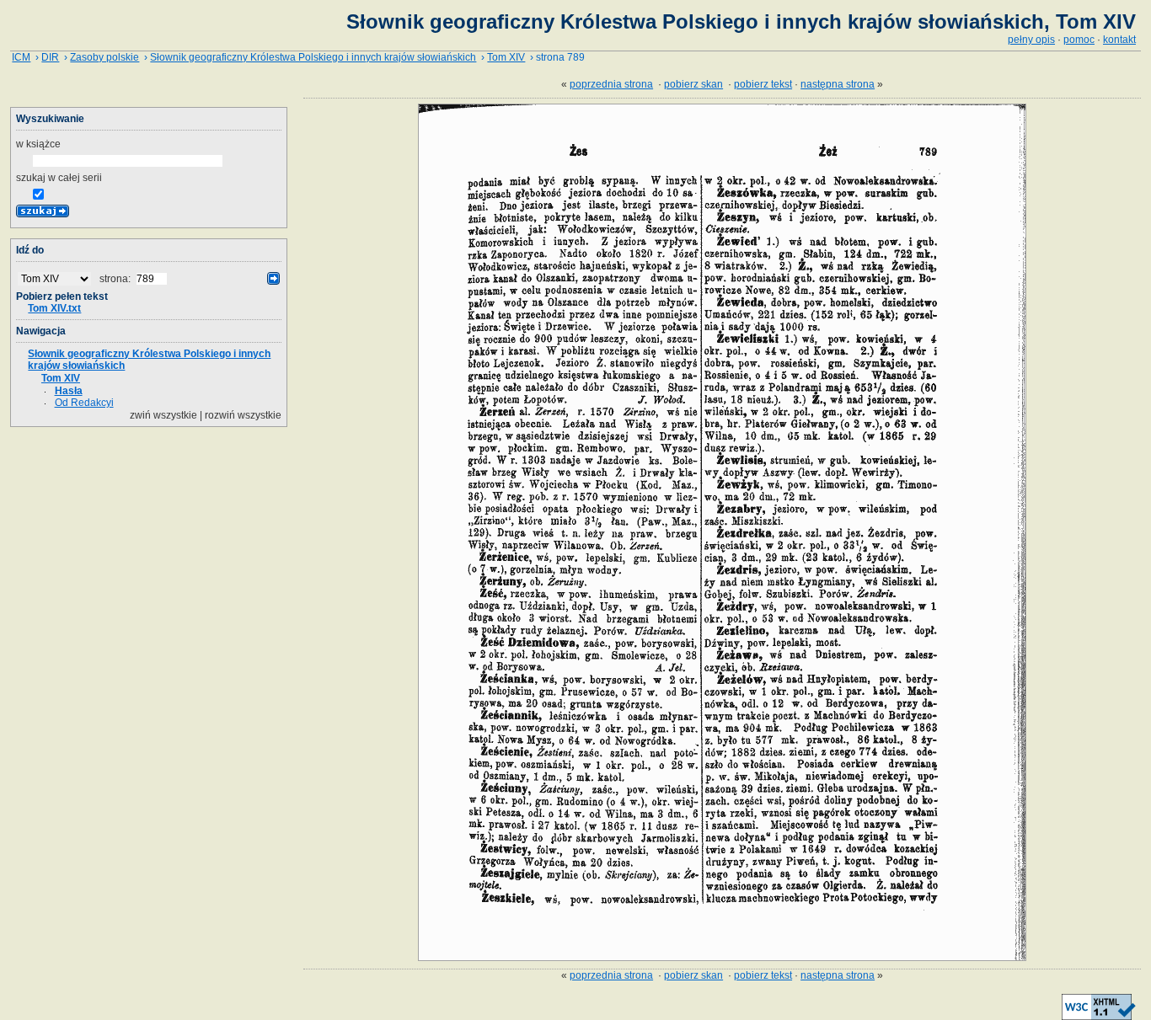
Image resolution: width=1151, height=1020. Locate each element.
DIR (50, 57)
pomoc (1079, 39)
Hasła (69, 391)
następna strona (837, 84)
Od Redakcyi (84, 403)
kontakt (1119, 39)
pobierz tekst (763, 84)
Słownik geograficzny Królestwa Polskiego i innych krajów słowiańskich (313, 57)
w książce (38, 144)
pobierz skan (693, 84)
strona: (116, 279)
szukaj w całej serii (59, 178)
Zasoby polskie (104, 57)
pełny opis (1031, 39)
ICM (21, 57)
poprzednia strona (611, 84)
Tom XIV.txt (54, 308)
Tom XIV (506, 57)
